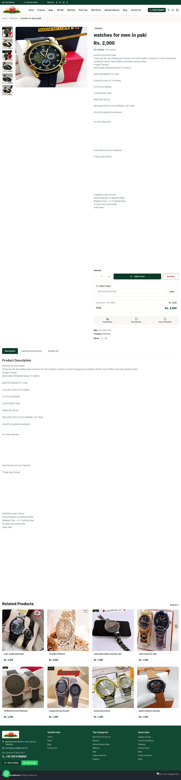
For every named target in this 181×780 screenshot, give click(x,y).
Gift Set (60, 10)
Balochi (96, 741)
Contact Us (136, 10)
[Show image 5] (7, 78)
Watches (71, 10)
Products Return (145, 755)
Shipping (141, 744)
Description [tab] (10, 351)
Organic (96, 759)
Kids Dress (96, 10)
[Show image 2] (7, 43)
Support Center (144, 737)
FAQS (140, 759)
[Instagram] (64, 2)
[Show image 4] (7, 67)
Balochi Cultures (112, 10)
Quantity (97, 270)
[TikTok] (67, 2)
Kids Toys (83, 10)
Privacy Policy (144, 748)
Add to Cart (139, 276)
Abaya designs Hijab (101, 744)
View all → (174, 605)
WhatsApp (31, 763)
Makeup (96, 748)
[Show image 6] (7, 90)
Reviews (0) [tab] (53, 351)
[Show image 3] (7, 55)
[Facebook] (57, 2)
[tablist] (90, 351)
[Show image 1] (7, 32)
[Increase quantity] (109, 277)
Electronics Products (102, 737)
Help (140, 752)
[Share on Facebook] (106, 338)
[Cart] (177, 10)
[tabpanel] (90, 473)
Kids (94, 752)
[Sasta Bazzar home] (12, 10)
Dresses (41, 10)
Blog (125, 10)
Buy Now (171, 276)
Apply (171, 291)
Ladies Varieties (99, 755)
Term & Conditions (146, 741)
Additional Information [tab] (32, 351)
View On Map (12, 763)
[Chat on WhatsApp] (6, 773)
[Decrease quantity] (96, 277)
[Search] (172, 10)
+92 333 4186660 (16, 756)
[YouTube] (60, 2)
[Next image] (83, 57)
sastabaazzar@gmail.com (16, 748)
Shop (49, 741)
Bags (51, 10)
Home (31, 10)
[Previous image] (19, 57)
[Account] (168, 10)
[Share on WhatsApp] (102, 338)
